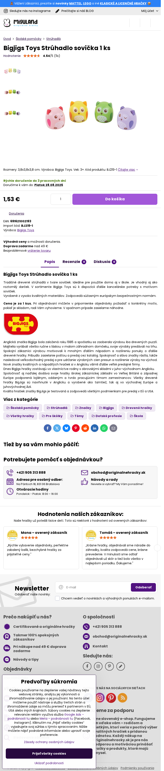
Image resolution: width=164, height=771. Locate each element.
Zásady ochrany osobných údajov (49, 742)
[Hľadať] (135, 23)
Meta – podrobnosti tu (56, 718)
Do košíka (115, 199)
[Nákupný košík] (145, 23)
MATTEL (75, 3)
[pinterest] (111, 702)
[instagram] (99, 702)
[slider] (31, 56)
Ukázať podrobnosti (49, 763)
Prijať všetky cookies (49, 753)
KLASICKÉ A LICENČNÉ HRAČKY (123, 3)
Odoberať (143, 587)
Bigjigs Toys (25, 230)
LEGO (87, 3)
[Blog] (122, 702)
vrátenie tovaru (39, 250)
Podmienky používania (137, 768)
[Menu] (156, 23)
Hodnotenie (12, 56)
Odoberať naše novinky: (32, 594)
